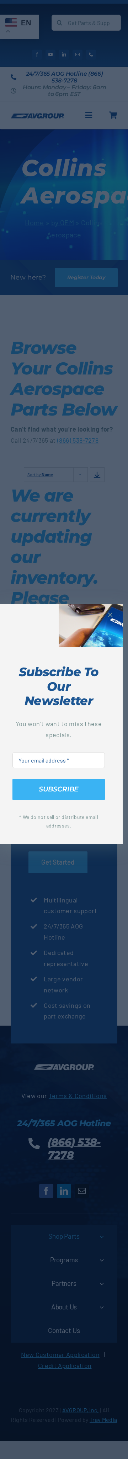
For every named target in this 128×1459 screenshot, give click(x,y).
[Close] (110, 614)
